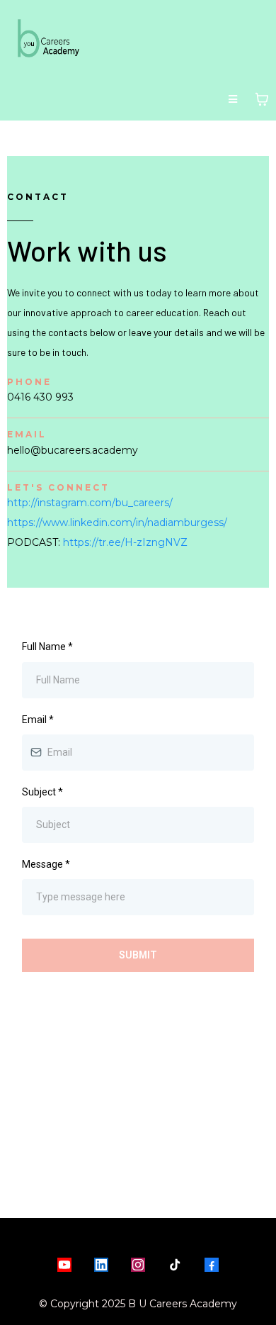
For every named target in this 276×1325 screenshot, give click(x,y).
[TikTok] (174, 1264)
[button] (233, 99)
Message (46, 864)
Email (38, 719)
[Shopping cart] (262, 99)
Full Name (47, 646)
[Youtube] (64, 1264)
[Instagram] (138, 1264)
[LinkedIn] (101, 1264)
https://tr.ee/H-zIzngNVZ (125, 542)
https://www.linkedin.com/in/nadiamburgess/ (117, 522)
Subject (42, 792)
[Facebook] (211, 1264)
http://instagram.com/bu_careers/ (90, 502)
